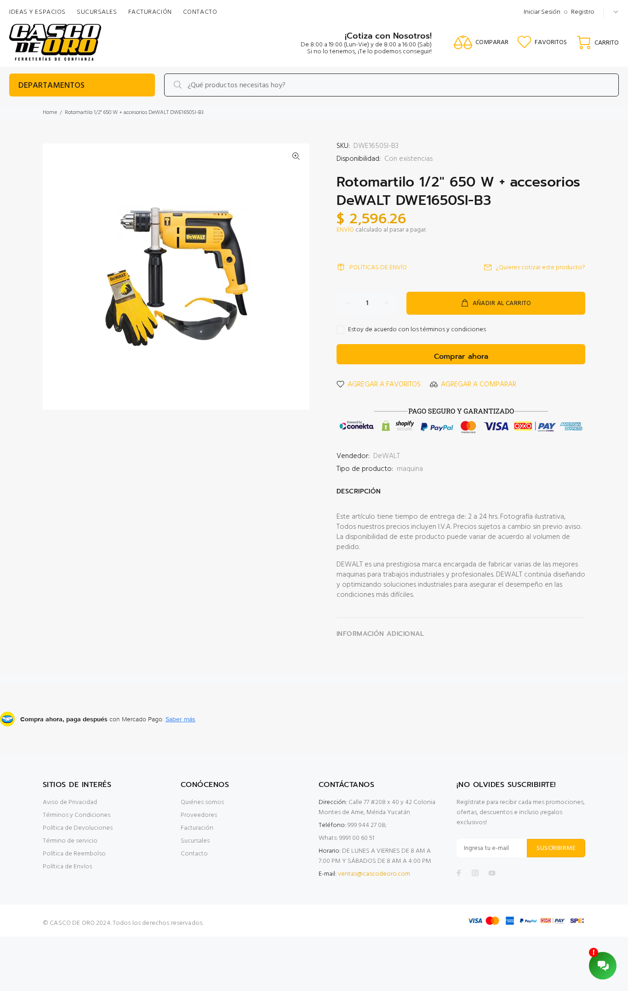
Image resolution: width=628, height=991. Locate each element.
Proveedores (199, 815)
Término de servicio (70, 841)
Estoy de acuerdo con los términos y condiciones (417, 330)
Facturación (197, 828)
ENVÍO (345, 230)
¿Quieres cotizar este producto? (540, 267)
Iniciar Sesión (542, 12)
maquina (410, 469)
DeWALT (386, 456)
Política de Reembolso (74, 854)
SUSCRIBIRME (556, 848)
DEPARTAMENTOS (51, 85)
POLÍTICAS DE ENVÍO (378, 267)
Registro (582, 12)
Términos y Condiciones (76, 815)
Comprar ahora (461, 356)
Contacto (194, 854)
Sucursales (195, 841)
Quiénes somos (202, 802)
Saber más (180, 719)
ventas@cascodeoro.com (374, 874)
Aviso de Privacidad (70, 802)
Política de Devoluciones (78, 828)
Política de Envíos (67, 866)
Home (50, 112)
